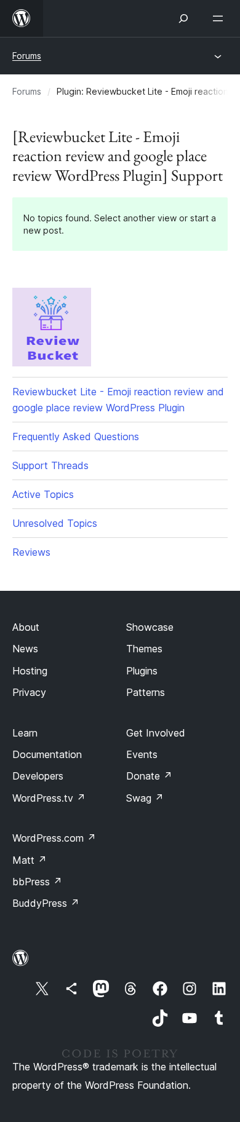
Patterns (145, 692)
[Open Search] (183, 18)
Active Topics (43, 494)
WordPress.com (54, 838)
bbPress (37, 881)
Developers (37, 776)
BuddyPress (45, 903)
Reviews (31, 552)
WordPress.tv (49, 798)
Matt (29, 860)
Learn (25, 733)
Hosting (29, 671)
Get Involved (155, 733)
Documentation (47, 754)
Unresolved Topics (54, 523)
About (25, 627)
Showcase (150, 627)
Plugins (142, 671)
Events (142, 754)
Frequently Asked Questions (75, 436)
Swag (145, 798)
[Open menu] (220, 18)
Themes (144, 648)
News (25, 648)
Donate (149, 776)
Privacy (29, 692)
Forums (26, 55)
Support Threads (50, 465)
